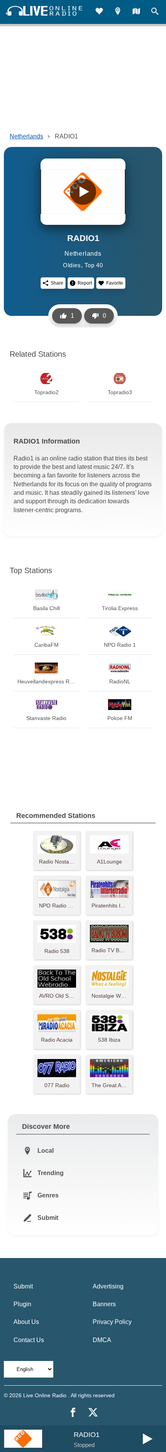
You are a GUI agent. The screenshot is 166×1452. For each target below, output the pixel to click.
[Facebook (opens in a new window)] (73, 1412)
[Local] (117, 12)
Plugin (22, 1304)
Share (57, 283)
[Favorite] (99, 12)
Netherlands (26, 136)
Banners (104, 1304)
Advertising (108, 1286)
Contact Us (29, 1340)
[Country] (136, 12)
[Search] (155, 12)
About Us (26, 1322)
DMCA (102, 1340)
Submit (23, 1286)
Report (85, 283)
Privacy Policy (112, 1322)
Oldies (72, 265)
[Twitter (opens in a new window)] (93, 1412)
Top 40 (94, 265)
